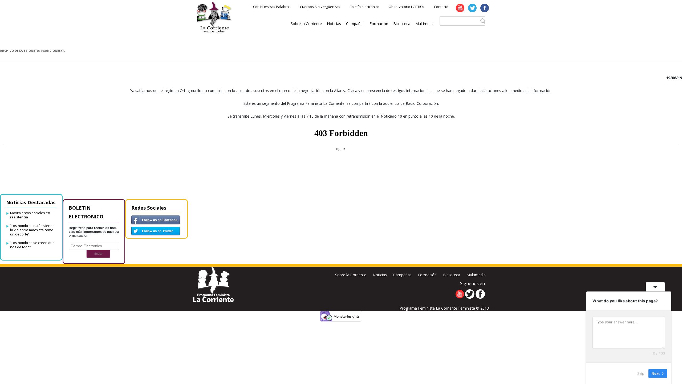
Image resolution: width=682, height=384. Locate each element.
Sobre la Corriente (306, 23)
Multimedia (425, 23)
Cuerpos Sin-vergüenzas (320, 6)
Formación (379, 23)
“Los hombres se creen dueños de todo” (33, 245)
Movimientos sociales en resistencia (30, 215)
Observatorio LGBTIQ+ (407, 6)
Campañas (355, 23)
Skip (640, 373)
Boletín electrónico (364, 6)
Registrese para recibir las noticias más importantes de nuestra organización (94, 231)
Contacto (441, 6)
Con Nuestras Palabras (272, 6)
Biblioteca (401, 23)
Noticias (334, 23)
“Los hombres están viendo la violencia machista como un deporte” (32, 229)
